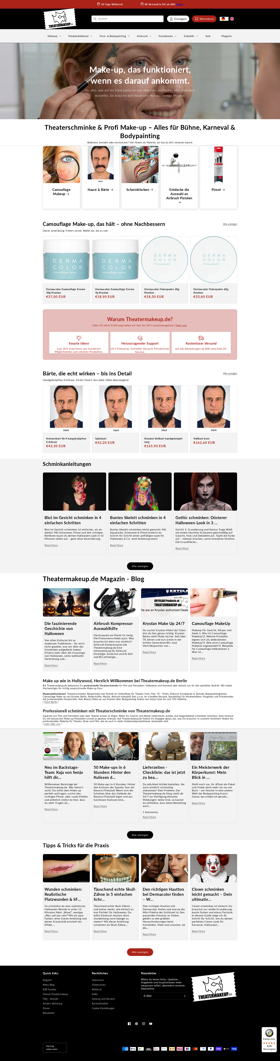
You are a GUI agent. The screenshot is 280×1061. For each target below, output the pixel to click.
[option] (232, 19)
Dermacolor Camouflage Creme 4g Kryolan (114, 291)
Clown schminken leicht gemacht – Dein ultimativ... (212, 894)
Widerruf (97, 989)
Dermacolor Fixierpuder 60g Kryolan (210, 291)
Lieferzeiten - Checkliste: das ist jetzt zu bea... (164, 772)
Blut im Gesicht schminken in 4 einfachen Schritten (73, 520)
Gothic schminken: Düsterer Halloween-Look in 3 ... (201, 520)
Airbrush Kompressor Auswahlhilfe (113, 626)
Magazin (47, 980)
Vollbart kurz (201, 438)
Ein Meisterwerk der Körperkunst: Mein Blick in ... (210, 772)
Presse (46, 1008)
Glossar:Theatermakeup (55, 994)
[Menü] (275, 1029)
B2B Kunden (49, 989)
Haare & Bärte (98, 190)
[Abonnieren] (185, 996)
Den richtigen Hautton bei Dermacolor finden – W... (163, 894)
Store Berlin (50, 702)
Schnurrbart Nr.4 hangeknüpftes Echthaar (66, 440)
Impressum (98, 980)
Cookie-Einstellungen (103, 1008)
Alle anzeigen (230, 224)
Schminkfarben (137, 190)
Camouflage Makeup (61, 192)
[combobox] (127, 19)
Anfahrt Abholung (52, 1003)
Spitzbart (100, 438)
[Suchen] (95, 19)
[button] (204, 18)
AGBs (95, 994)
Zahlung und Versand (103, 998)
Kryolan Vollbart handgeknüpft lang (163, 440)
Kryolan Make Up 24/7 (164, 623)
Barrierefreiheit (100, 1003)
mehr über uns (52, 724)
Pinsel (216, 190)
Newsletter (49, 1013)
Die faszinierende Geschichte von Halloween (61, 628)
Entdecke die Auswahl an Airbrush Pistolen (179, 194)
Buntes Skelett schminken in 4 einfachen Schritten (138, 520)
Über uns (181, 325)
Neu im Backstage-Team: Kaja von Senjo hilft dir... (64, 772)
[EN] (232, 19)
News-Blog (48, 984)
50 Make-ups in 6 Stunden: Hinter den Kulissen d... (112, 772)
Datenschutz (99, 984)
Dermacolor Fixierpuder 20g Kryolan (161, 291)
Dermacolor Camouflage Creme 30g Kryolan (65, 291)
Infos (179, 4)
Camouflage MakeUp (211, 623)
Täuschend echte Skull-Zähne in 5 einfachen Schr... (115, 894)
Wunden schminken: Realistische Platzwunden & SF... (63, 894)
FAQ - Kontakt (50, 998)
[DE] (224, 19)
